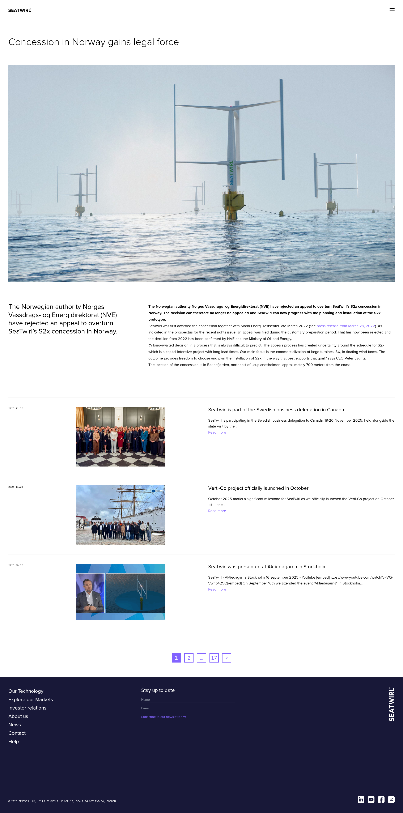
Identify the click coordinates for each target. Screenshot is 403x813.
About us (18, 716)
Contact (17, 733)
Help (13, 741)
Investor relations (27, 708)
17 (214, 658)
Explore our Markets (30, 700)
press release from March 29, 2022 (346, 326)
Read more (217, 432)
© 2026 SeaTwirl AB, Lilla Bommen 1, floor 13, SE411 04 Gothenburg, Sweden (62, 801)
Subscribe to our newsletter (161, 717)
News (14, 725)
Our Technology (25, 691)
